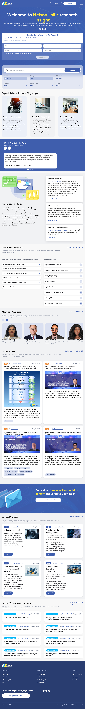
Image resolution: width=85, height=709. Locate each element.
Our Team (75, 677)
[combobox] (15, 85)
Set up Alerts (40, 682)
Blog (3, 682)
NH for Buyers (6, 674)
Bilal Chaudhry (59, 563)
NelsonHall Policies (7, 705)
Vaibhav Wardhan (57, 429)
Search (72, 70)
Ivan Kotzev (16, 527)
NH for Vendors (6, 677)
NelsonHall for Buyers (54, 181)
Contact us (75, 680)
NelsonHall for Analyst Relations (57, 230)
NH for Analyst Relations (8, 680)
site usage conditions (27, 53)
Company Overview (77, 674)
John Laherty (15, 429)
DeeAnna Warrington (68, 638)
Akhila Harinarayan (25, 614)
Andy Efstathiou (57, 363)
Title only (9, 78)
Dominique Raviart (16, 363)
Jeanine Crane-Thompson (69, 614)
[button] (21, 264)
